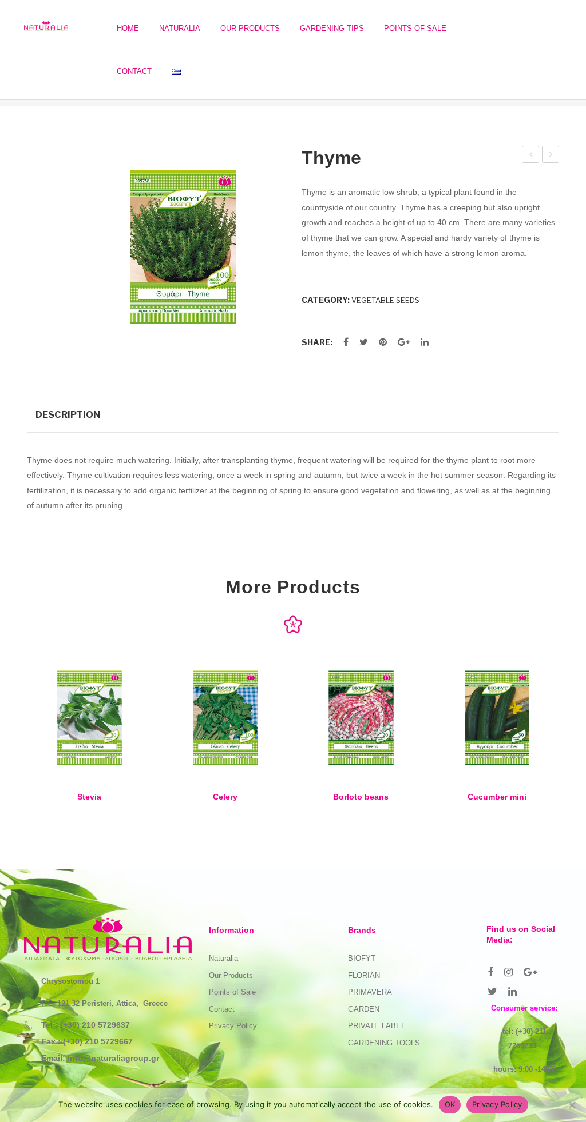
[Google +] (404, 342)
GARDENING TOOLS (384, 1043)
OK (450, 1104)
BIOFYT (361, 958)
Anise (531, 156)
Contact (222, 1009)
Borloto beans (361, 796)
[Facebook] (346, 342)
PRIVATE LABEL (376, 1025)
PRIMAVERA (370, 992)
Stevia (89, 796)
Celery (225, 796)
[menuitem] (128, 28)
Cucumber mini (497, 796)
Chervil (552, 156)
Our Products (231, 975)
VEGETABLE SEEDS (385, 300)
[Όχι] (571, 1105)
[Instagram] (508, 972)
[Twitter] (363, 342)
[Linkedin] (512, 991)
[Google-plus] (530, 972)
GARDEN (363, 1009)
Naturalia (223, 958)
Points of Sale (232, 992)
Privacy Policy (233, 1025)
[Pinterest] (383, 342)
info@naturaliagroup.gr (113, 1058)
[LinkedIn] (425, 342)
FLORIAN (364, 975)
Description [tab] (67, 414)
